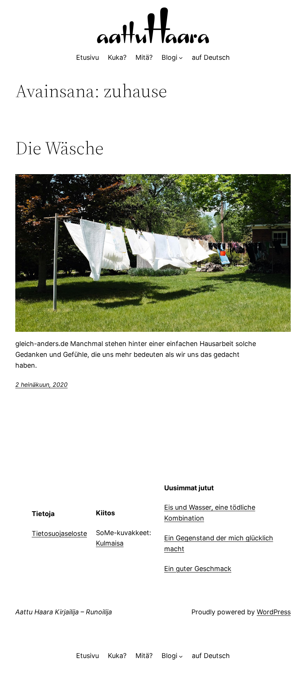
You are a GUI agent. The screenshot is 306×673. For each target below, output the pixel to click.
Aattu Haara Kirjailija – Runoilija (63, 612)
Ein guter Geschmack (197, 568)
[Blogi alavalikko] (181, 58)
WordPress (274, 612)
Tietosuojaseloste (59, 533)
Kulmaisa (110, 543)
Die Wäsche (59, 148)
